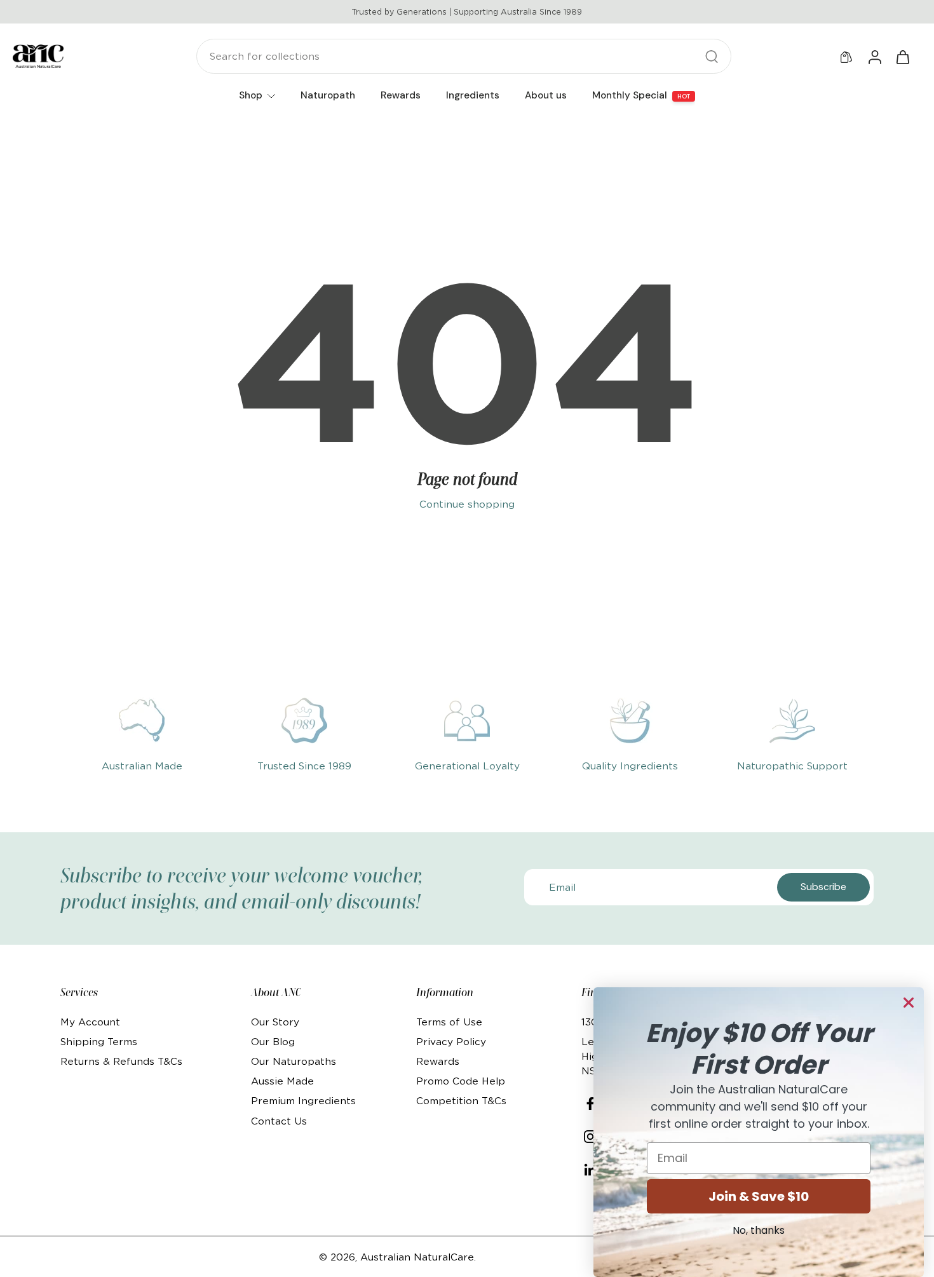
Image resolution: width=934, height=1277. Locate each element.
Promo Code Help (460, 1081)
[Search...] (712, 56)
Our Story (275, 1022)
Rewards (437, 1061)
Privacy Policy (451, 1041)
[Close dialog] (908, 1002)
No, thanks (759, 1230)
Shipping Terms (98, 1041)
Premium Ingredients (303, 1100)
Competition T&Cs (461, 1100)
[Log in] (874, 56)
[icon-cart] (902, 56)
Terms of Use (449, 1022)
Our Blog (273, 1041)
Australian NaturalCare (417, 1257)
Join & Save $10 (758, 1196)
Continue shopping (467, 504)
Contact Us (279, 1121)
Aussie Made (282, 1081)
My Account (90, 1022)
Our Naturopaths (293, 1061)
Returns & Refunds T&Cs (121, 1061)
